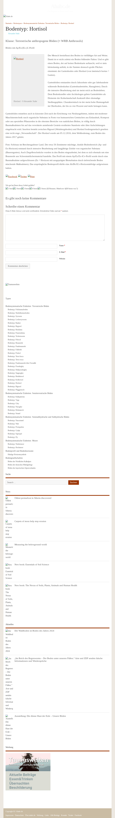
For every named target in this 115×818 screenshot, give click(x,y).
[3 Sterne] (25, 188)
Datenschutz (19, 815)
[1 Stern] (9, 188)
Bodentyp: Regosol (14, 326)
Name (62, 246)
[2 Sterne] (17, 188)
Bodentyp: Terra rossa (15, 360)
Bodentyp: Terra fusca (15, 356)
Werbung (40, 815)
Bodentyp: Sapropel (15, 434)
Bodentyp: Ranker (14, 323)
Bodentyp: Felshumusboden (18, 310)
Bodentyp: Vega (13, 400)
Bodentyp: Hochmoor (15, 447)
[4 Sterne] (33, 188)
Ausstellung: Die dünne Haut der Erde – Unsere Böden (40, 716)
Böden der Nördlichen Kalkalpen (19, 461)
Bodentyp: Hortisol (14, 383)
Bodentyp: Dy (13, 437)
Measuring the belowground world (31, 544)
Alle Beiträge (55, 815)
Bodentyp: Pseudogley (16, 366)
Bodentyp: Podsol (14, 353)
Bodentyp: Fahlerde (15, 350)
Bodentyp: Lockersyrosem (17, 319)
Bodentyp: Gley (13, 403)
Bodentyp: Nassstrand (16, 420)
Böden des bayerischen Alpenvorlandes (22, 468)
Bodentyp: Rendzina (15, 330)
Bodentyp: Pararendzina (16, 333)
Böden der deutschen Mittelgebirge (20, 465)
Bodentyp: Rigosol (14, 386)
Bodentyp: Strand (14, 413)
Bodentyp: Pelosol (14, 340)
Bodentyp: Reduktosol (16, 376)
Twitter (70, 815)
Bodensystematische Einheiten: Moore (22, 441)
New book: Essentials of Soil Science (32, 564)
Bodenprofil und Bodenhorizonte (19, 451)
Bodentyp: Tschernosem (16, 336)
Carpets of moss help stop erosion (30, 521)
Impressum (9, 815)
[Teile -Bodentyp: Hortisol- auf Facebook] (11, 176)
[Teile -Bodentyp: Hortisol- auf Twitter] (22, 176)
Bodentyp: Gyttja (14, 430)
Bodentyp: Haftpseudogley (17, 370)
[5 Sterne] (42, 188)
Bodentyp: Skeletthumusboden (18, 313)
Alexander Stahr (13, 34)
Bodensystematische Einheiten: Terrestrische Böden (27, 306)
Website (62, 259)
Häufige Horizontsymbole (17, 454)
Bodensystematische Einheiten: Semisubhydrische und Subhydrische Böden (37, 417)
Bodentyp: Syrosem (15, 316)
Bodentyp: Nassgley (15, 407)
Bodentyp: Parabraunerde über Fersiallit (22, 363)
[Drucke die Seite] (31, 176)
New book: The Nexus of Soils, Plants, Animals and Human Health (46, 585)
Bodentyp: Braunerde (15, 343)
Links (47, 815)
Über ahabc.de (30, 815)
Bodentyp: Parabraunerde (17, 346)
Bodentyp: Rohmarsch (16, 410)
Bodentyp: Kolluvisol (15, 380)
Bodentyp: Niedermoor (16, 444)
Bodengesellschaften (14, 458)
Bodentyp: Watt (13, 424)
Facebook (78, 815)
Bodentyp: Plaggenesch (16, 390)
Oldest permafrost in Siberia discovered (33, 498)
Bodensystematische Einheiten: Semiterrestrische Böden (29, 393)
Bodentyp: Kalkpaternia (16, 397)
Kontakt (64, 815)
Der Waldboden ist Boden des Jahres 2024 (34, 630)
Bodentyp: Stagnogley (16, 373)
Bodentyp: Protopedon (16, 427)
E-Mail (62, 252)
